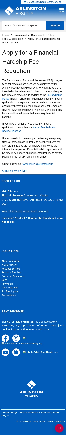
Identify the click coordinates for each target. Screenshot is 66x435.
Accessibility (9, 295)
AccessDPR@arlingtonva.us (38, 164)
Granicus (61, 421)
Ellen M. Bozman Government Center (25, 195)
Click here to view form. (14, 170)
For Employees (10, 291)
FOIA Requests (10, 287)
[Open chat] (59, 428)
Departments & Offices (43, 35)
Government (20, 35)
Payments (7, 283)
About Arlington (11, 261)
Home (5, 35)
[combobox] (43, 2)
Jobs (4, 280)
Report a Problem (11, 272)
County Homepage (9, 412)
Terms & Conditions (27, 412)
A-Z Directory (9, 264)
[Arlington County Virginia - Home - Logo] (25, 11)
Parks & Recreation (12, 38)
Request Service (11, 268)
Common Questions (13, 276)
